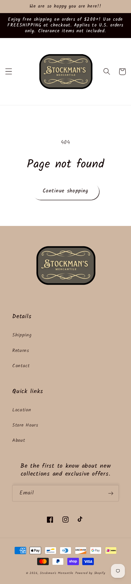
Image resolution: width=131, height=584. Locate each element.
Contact (21, 366)
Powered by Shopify (90, 573)
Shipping (22, 335)
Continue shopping (66, 191)
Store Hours (25, 425)
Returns (20, 351)
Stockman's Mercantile (56, 573)
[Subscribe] (111, 493)
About (18, 441)
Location (21, 410)
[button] (8, 71)
